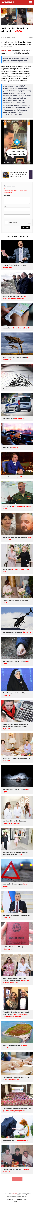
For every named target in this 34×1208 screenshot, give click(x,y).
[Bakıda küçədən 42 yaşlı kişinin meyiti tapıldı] (17, 648)
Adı (5, 206)
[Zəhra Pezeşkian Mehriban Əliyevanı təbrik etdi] (17, 679)
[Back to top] (28, 1202)
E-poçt (6, 213)
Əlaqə (25, 1199)
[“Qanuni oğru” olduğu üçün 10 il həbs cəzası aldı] (17, 1156)
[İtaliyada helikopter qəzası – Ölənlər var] (17, 618)
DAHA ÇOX (17, 1179)
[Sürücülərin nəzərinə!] (17, 434)
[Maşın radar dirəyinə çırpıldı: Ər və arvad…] (17, 870)
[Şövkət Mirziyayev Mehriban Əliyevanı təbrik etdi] (17, 902)
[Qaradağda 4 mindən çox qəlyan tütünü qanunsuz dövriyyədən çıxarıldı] (17, 1095)
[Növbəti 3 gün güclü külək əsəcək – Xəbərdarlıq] (17, 343)
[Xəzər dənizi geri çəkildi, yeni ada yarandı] (17, 1032)
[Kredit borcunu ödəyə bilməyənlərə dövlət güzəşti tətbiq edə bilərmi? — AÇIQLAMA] (17, 711)
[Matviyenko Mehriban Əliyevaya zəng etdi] (17, 555)
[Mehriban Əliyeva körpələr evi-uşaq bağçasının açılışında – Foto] (17, 839)
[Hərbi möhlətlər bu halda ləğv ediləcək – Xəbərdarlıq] (17, 933)
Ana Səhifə (10, 1199)
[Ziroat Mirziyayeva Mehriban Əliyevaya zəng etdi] (17, 744)
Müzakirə (7, 195)
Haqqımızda (18, 1199)
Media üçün (17, 1201)
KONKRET (14, 1193)
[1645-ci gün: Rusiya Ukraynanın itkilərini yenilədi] (17, 492)
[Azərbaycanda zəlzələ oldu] (17, 375)
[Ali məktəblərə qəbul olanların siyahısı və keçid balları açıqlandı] (17, 1063)
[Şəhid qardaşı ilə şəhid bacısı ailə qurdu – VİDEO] (17, 16)
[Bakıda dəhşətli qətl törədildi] (17, 404)
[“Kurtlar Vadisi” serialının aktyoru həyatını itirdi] (17, 251)
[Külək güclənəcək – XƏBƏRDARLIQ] (17, 1126)
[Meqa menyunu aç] (30, 2)
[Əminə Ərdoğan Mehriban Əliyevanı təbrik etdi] (17, 587)
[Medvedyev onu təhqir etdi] (17, 463)
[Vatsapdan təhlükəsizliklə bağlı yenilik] (17, 314)
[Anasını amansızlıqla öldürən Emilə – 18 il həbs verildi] (17, 524)
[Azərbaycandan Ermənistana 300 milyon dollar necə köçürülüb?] (17, 283)
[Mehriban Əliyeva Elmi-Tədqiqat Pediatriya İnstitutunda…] (17, 807)
